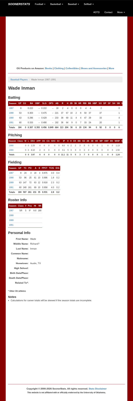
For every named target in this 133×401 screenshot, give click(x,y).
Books (48, 68)
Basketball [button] (55, 4)
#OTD (96, 12)
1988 (11, 113)
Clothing (59, 68)
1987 (11, 108)
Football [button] (39, 4)
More (111, 68)
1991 (11, 122)
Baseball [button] (72, 4)
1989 (11, 118)
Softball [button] (88, 4)
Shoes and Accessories (94, 68)
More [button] (120, 12)
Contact (108, 12)
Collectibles (72, 68)
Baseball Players (19, 79)
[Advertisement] (66, 41)
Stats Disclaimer (98, 388)
